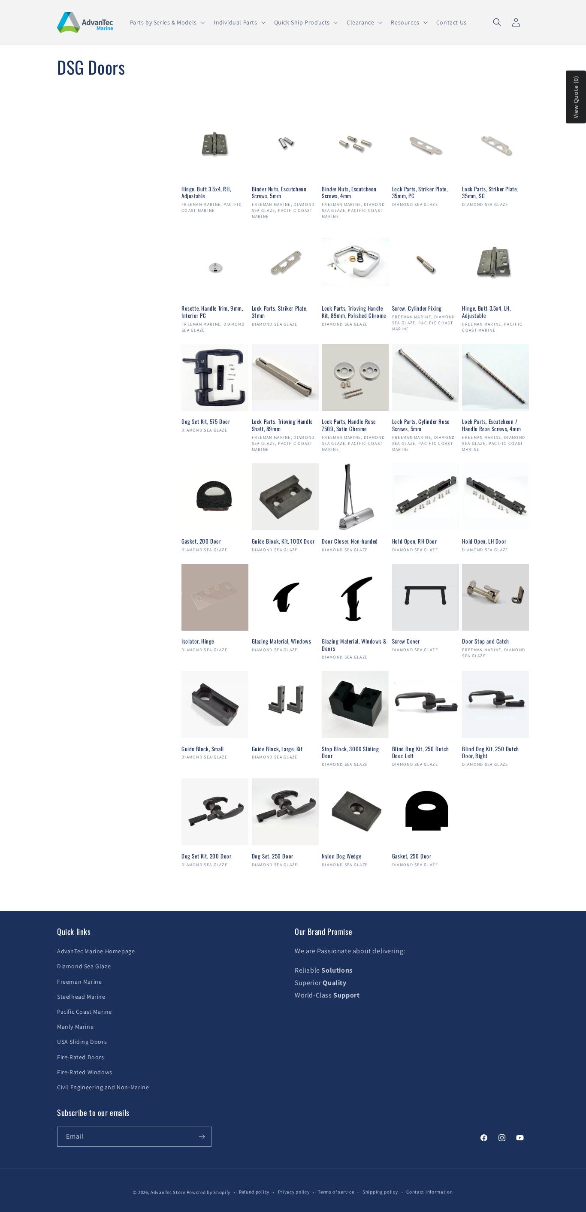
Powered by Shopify (209, 1192)
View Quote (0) (576, 97)
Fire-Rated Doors (80, 1057)
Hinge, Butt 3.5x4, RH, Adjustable (206, 192)
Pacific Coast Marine (84, 1012)
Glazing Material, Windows (281, 641)
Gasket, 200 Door (201, 541)
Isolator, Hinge (197, 641)
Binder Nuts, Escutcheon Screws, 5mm (279, 192)
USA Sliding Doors (82, 1042)
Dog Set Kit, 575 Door (205, 421)
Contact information (429, 1192)
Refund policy (254, 1192)
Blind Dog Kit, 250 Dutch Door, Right (490, 752)
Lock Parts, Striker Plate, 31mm (280, 312)
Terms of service (336, 1192)
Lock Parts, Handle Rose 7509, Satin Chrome (349, 425)
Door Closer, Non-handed (350, 541)
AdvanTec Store (168, 1192)
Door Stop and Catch (485, 641)
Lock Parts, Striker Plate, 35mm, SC (490, 192)
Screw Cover (406, 641)
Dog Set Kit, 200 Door (206, 856)
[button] (166, 22)
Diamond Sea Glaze (84, 966)
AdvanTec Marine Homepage (96, 951)
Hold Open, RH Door (414, 541)
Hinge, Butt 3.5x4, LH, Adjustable (486, 312)
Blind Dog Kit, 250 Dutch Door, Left (420, 752)
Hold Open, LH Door (484, 541)
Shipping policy (380, 1192)
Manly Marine (75, 1027)
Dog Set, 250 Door (272, 856)
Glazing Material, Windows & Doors (354, 645)
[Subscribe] (201, 1137)
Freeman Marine (79, 981)
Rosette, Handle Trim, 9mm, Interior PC (212, 312)
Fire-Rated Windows (84, 1072)
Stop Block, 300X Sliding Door (350, 752)
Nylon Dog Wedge (341, 856)
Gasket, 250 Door (412, 856)
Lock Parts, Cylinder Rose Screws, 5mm (421, 425)
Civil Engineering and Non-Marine (103, 1087)
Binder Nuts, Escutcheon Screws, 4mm (349, 192)
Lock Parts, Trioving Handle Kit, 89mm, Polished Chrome (354, 312)
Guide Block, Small (202, 749)
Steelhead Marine (81, 996)
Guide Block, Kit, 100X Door (283, 541)
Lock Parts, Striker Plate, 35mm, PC (420, 192)
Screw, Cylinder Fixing (417, 308)
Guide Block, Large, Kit (277, 749)
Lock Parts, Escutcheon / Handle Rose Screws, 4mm (491, 425)
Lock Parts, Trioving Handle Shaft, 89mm (282, 425)
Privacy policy (294, 1192)
